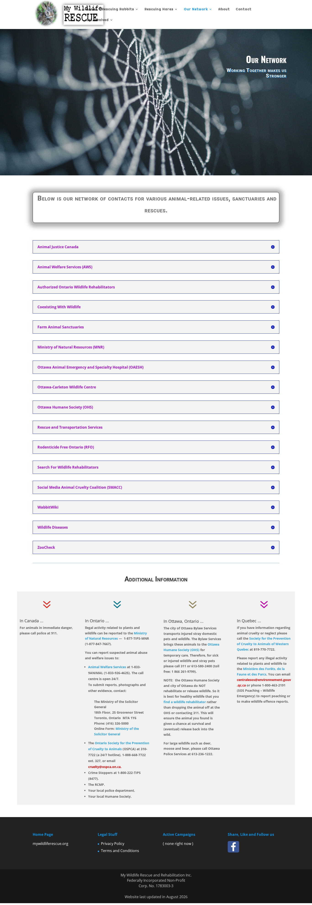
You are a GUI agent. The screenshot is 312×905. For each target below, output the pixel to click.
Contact (243, 9)
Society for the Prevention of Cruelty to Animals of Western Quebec (264, 644)
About (224, 9)
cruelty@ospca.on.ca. (105, 767)
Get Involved (97, 20)
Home (91, 9)
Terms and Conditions (120, 850)
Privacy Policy (112, 843)
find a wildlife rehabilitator (185, 702)
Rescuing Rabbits (118, 9)
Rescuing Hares (159, 9)
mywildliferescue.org (50, 843)
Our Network (196, 9)
